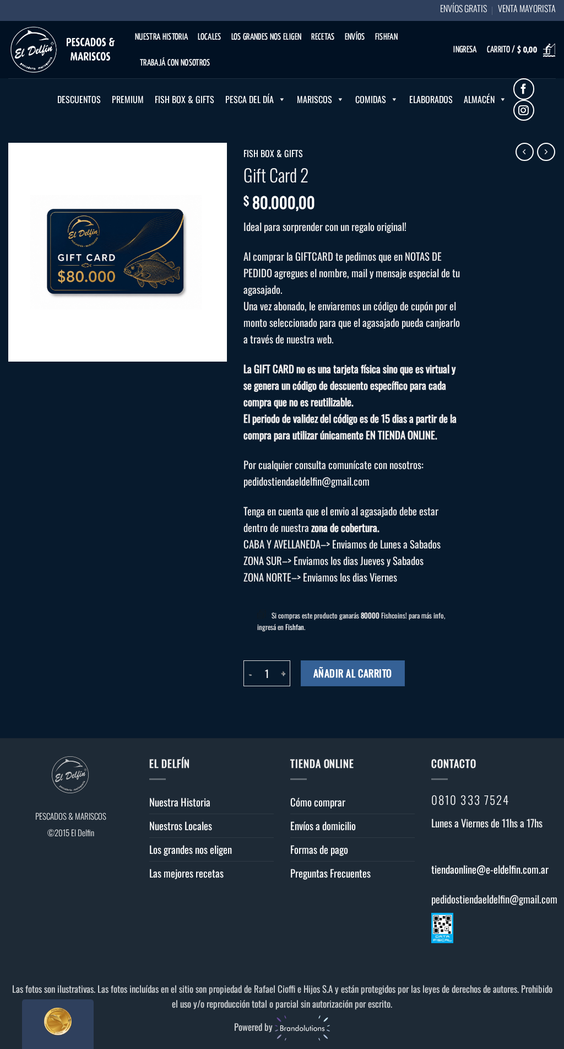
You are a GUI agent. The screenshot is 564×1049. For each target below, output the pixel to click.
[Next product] (525, 152)
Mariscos (314, 99)
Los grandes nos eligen (266, 37)
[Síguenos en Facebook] (524, 89)
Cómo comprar (317, 801)
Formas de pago (319, 849)
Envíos (355, 37)
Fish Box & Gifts (184, 99)
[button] (464, 50)
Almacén (479, 99)
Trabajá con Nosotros (175, 63)
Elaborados (431, 99)
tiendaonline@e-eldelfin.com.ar (490, 869)
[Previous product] (546, 152)
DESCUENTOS (79, 99)
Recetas (322, 37)
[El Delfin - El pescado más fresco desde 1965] (63, 49)
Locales (209, 37)
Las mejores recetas (186, 872)
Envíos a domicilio (323, 825)
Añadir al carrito (352, 672)
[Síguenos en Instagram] (524, 110)
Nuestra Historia (161, 37)
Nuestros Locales (180, 825)
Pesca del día (249, 99)
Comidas (370, 99)
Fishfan (386, 37)
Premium (128, 99)
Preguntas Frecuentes (330, 872)
